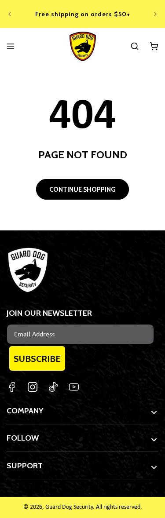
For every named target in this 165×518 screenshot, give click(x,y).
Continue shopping (82, 189)
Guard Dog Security (69, 507)
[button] (134, 46)
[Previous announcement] (9, 14)
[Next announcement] (155, 14)
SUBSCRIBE (37, 359)
